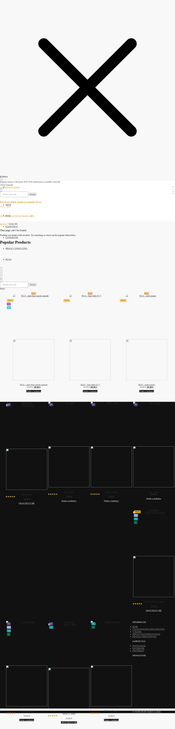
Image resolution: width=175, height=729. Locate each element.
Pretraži (32, 194)
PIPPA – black (111, 492)
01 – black (68, 492)
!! (21, 202)
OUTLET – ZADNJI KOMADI (17, 216)
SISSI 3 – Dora (69, 713)
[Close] (1, 280)
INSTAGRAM (139, 646)
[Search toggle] (1, 190)
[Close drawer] (1, 179)
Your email (140, 688)
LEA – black (153, 492)
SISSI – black (26, 494)
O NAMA (137, 631)
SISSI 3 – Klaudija (111, 711)
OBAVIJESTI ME (27, 503)
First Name (140, 696)
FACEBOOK (138, 648)
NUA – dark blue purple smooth (33, 385)
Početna (3, 224)
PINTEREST (138, 651)
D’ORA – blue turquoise (153, 601)
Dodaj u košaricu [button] (33, 391)
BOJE (135, 627)
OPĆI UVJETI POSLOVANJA (146, 634)
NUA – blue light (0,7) (90, 385)
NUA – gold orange (146, 385)
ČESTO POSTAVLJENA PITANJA (148, 629)
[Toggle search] (1, 273)
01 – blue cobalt (26, 711)
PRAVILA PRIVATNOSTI (144, 636)
